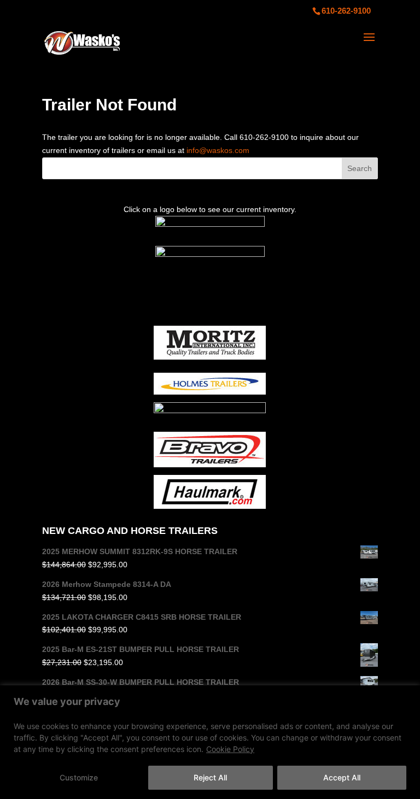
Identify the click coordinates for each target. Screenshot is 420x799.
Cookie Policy (230, 749)
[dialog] (210, 742)
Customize (79, 777)
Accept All (341, 777)
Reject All (210, 777)
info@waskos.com (217, 150)
